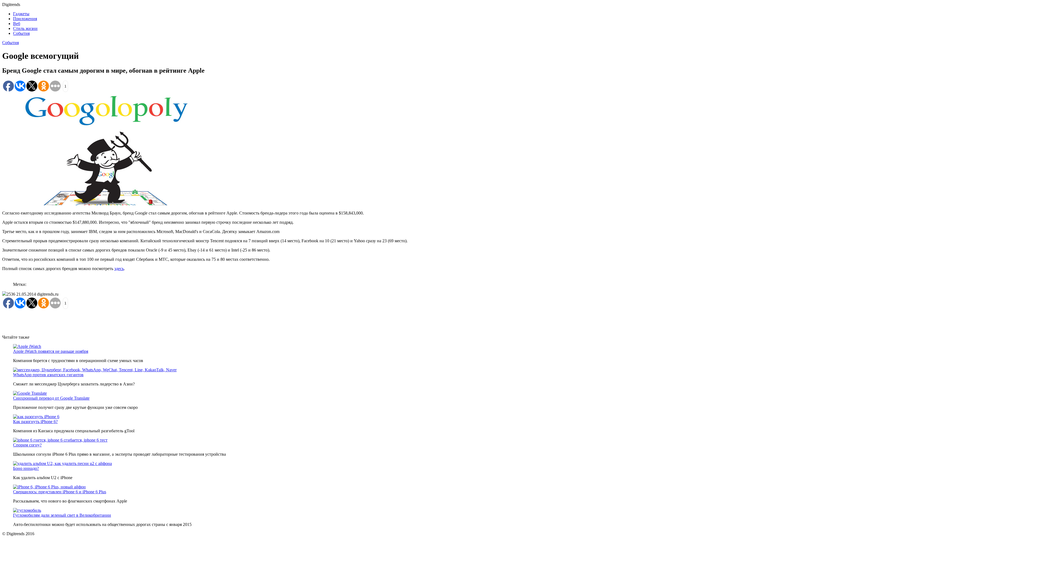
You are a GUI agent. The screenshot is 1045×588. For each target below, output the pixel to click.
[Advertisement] (101, 321)
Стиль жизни (25, 28)
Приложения (25, 18)
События (21, 33)
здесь (119, 268)
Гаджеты (21, 13)
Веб (16, 23)
